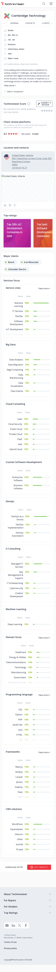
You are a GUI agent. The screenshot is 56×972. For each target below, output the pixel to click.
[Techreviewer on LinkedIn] (13, 925)
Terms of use (10, 942)
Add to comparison (15, 91)
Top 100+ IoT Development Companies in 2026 (14, 230)
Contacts (30, 23)
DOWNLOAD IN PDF (14, 867)
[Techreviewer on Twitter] (19, 925)
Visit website (41, 867)
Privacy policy (10, 948)
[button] (28, 188)
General (14, 23)
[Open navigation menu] (51, 3)
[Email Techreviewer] (7, 925)
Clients (45, 23)
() (25, 134)
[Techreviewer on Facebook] (26, 925)
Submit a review (45, 103)
